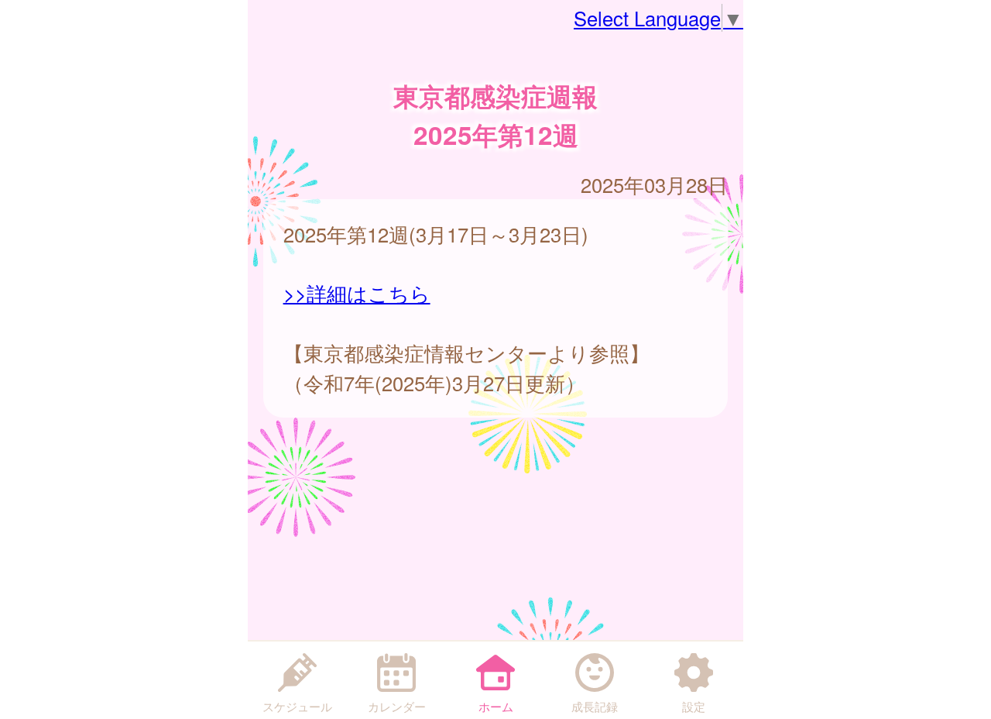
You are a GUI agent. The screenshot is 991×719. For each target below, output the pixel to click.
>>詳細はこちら (356, 293)
